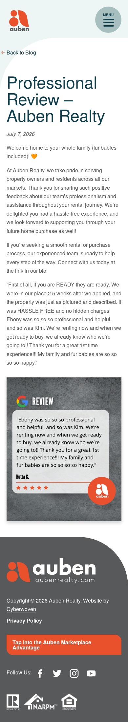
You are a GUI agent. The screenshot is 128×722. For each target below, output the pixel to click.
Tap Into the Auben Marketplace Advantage (51, 644)
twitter (57, 673)
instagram (74, 673)
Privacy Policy (24, 620)
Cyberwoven (21, 609)
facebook (40, 673)
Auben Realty (19, 20)
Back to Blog (21, 52)
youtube (91, 673)
